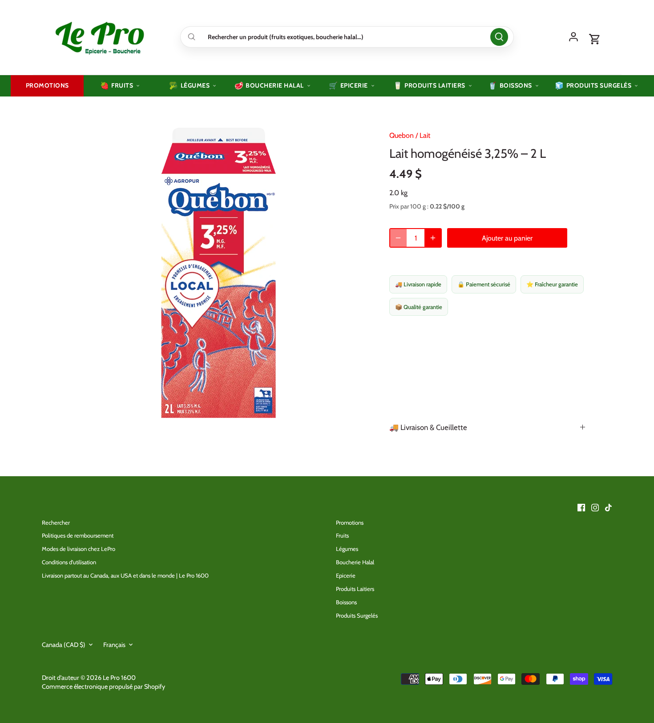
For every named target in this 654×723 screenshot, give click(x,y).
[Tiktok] (608, 507)
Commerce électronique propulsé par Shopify (103, 687)
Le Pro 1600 (119, 678)
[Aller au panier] (595, 39)
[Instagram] (595, 507)
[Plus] (432, 238)
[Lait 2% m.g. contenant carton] (487, 372)
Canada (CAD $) (63, 645)
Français (114, 645)
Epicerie (345, 575)
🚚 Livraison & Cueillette (428, 427)
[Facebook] (581, 507)
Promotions (349, 522)
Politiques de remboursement (77, 535)
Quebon (401, 135)
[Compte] (573, 37)
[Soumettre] (499, 37)
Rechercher (56, 522)
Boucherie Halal (355, 562)
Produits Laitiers (355, 588)
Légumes (347, 548)
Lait (425, 135)
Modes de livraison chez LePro (78, 548)
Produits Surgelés (357, 615)
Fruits (342, 535)
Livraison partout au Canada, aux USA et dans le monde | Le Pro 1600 (125, 575)
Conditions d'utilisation (69, 562)
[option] (218, 272)
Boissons (346, 602)
